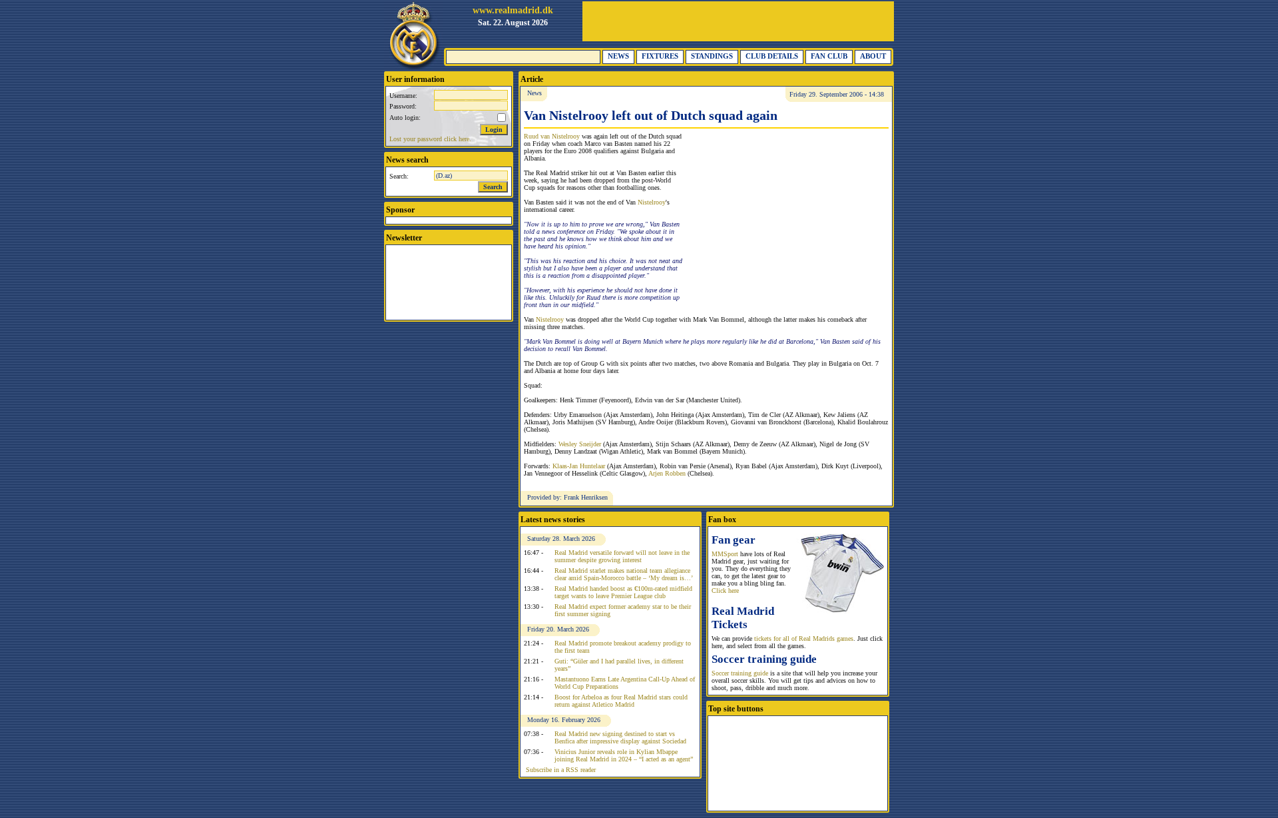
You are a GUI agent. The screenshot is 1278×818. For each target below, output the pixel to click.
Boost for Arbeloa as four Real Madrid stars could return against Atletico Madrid (621, 700)
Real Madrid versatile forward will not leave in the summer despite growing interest (622, 556)
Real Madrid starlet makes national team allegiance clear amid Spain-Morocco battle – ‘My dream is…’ (623, 574)
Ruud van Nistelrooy (552, 136)
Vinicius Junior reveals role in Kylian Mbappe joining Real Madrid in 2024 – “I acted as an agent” (623, 755)
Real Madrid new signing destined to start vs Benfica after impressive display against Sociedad (620, 737)
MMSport (725, 554)
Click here (725, 590)
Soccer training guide (740, 673)
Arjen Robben (667, 473)
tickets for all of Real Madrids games (803, 638)
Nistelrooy (652, 202)
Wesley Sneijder (579, 444)
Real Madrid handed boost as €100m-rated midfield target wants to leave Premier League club (623, 592)
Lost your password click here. (430, 139)
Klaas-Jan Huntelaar (578, 466)
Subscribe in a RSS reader (561, 769)
